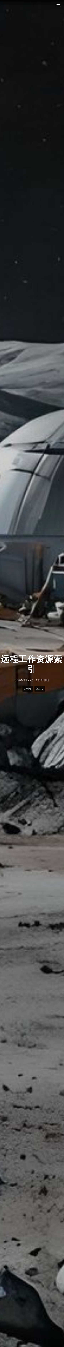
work (40, 689)
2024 (28, 689)
